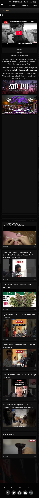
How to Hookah (8, 434)
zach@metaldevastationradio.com (24, 70)
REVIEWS (25, 6)
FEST (18, 6)
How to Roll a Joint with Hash (14, 225)
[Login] (35, 2)
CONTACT (34, 6)
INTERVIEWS (17, 2)
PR (10, 2)
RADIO (31, 2)
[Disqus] (19, 140)
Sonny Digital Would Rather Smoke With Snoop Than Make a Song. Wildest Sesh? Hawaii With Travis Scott (18, 255)
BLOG (26, 2)
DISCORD (11, 6)
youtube (6, 11)
